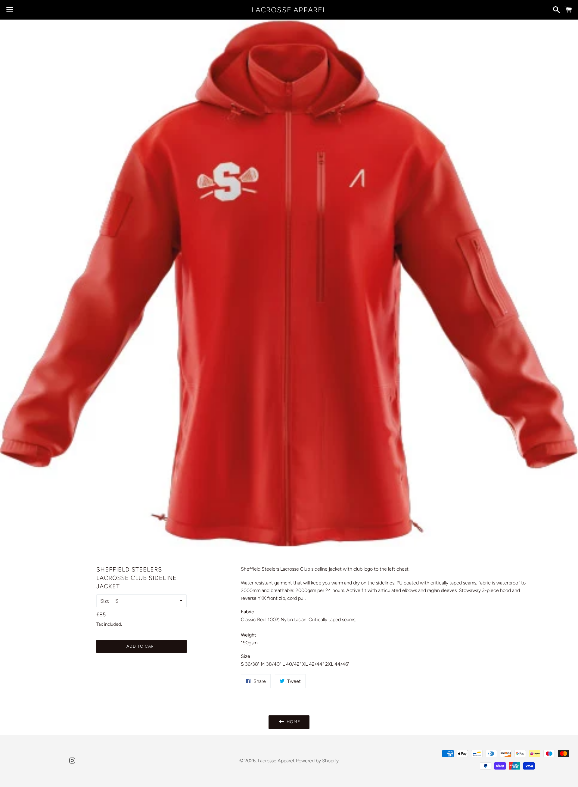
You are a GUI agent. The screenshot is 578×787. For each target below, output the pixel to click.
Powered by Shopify (317, 761)
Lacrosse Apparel (288, 9)
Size (105, 601)
